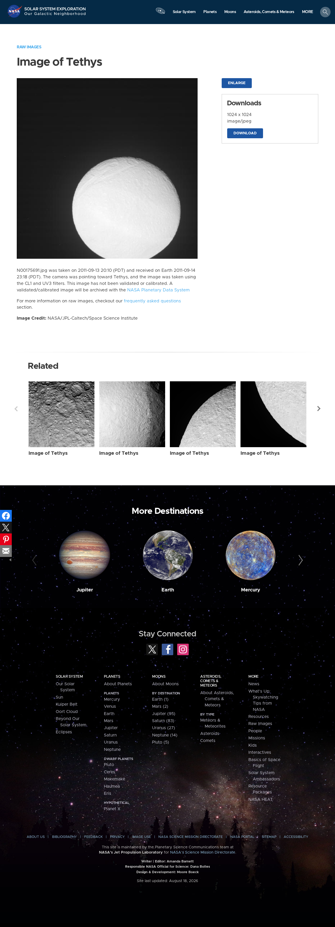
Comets (207, 741)
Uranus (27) (163, 728)
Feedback (93, 837)
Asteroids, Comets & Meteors (210, 681)
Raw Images (29, 47)
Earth (167, 590)
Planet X (112, 809)
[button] (307, 12)
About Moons (165, 684)
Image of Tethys (48, 453)
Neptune (112, 749)
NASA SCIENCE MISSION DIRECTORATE (190, 837)
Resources (258, 717)
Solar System (69, 676)
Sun (59, 697)
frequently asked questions (152, 301)
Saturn (110, 735)
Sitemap (269, 837)
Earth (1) (160, 699)
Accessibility (296, 837)
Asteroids (209, 734)
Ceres (109, 772)
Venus (110, 706)
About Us (36, 837)
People (255, 731)
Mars (108, 721)
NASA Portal (242, 837)
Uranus (111, 742)
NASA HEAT (260, 799)
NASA (15, 11)
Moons (158, 676)
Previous (16, 408)
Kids (252, 745)
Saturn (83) (163, 721)
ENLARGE (236, 83)
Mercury (250, 590)
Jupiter (84, 590)
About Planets (118, 684)
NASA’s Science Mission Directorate (202, 852)
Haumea (112, 786)
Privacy (117, 837)
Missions (256, 738)
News (253, 684)
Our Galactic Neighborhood (55, 15)
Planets (112, 676)
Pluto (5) (160, 742)
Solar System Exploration (55, 7)
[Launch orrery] (160, 13)
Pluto (109, 765)
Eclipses (64, 732)
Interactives (259, 752)
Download (245, 133)
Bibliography (64, 837)
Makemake (114, 779)
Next (319, 408)
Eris (107, 793)
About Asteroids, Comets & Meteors (217, 699)
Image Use (141, 837)
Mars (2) (160, 706)
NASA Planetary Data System (158, 290)
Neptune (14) (164, 735)
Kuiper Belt (66, 704)
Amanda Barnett (180, 861)
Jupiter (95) (163, 714)
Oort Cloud (67, 712)
